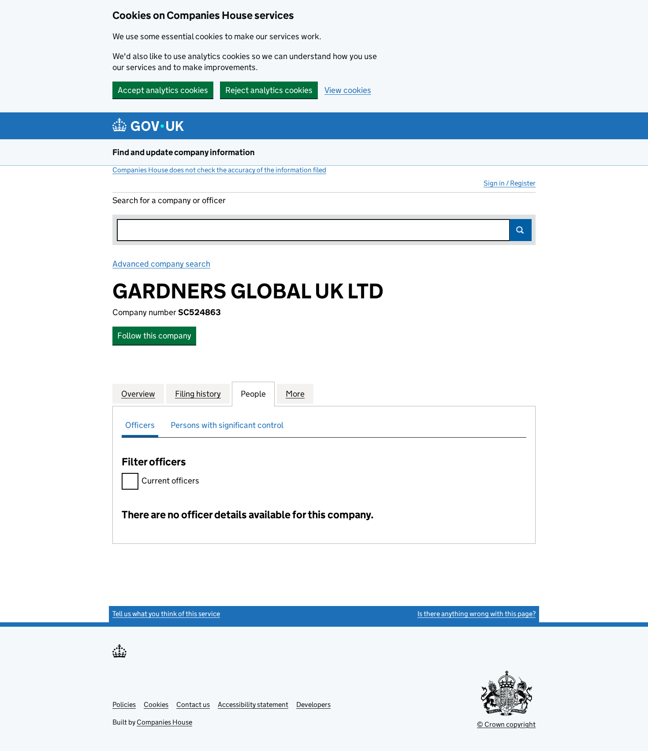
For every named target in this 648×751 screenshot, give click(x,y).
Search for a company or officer (169, 200)
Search (521, 230)
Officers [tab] (140, 425)
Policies (124, 704)
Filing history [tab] (198, 394)
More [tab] (295, 394)
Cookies (156, 704)
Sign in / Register (510, 183)
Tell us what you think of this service (166, 614)
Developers (313, 704)
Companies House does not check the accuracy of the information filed (219, 170)
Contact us (193, 704)
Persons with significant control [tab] (227, 425)
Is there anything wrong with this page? (476, 614)
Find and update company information (183, 152)
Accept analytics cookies (163, 90)
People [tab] (253, 394)
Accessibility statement (253, 704)
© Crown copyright (506, 724)
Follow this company (154, 336)
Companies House (164, 722)
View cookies (347, 90)
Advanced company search (161, 264)
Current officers (170, 481)
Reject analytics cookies (269, 90)
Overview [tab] (138, 394)
